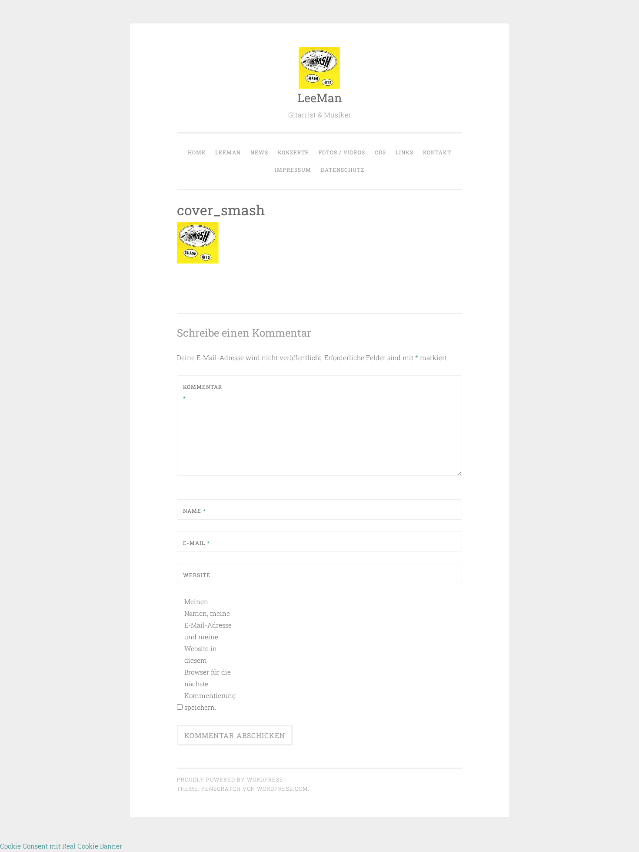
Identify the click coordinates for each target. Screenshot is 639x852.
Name (194, 510)
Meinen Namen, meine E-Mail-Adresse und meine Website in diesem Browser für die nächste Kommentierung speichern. (208, 654)
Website (196, 574)
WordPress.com (282, 788)
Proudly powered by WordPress (230, 779)
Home (197, 152)
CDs (380, 152)
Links (404, 152)
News (259, 152)
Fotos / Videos (342, 152)
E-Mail (196, 542)
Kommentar (202, 392)
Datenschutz (342, 169)
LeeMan (319, 97)
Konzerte (293, 152)
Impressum (293, 169)
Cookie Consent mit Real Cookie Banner (61, 846)
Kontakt (437, 152)
